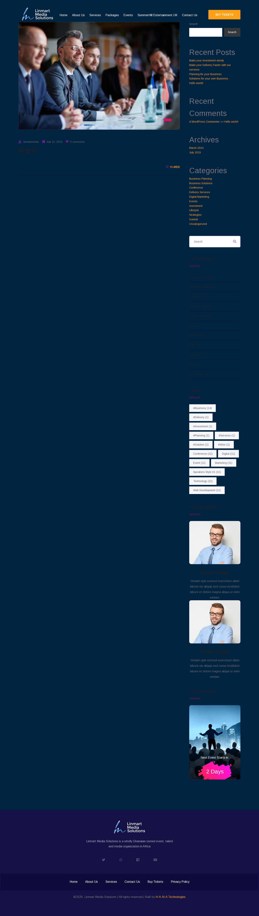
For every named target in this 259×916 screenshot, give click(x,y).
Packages (112, 15)
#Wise (224, 444)
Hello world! (196, 83)
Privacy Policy (180, 881)
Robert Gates (215, 572)
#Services (227, 435)
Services (95, 15)
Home (63, 15)
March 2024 (196, 147)
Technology (203, 481)
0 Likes (175, 166)
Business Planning (200, 178)
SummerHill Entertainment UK (157, 15)
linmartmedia (31, 141)
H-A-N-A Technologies (171, 897)
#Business (202, 408)
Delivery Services (199, 192)
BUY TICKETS (224, 14)
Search (193, 23)
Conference (196, 187)
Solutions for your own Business (208, 78)
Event (199, 462)
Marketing (223, 462)
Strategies (195, 214)
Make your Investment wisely (206, 60)
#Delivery (201, 417)
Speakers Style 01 (207, 471)
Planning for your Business (205, 74)
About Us (78, 15)
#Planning (201, 435)
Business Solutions (201, 183)
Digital (228, 453)
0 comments (77, 141)
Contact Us (189, 15)
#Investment (202, 426)
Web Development (207, 490)
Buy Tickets (155, 881)
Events (128, 15)
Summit (193, 219)
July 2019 (195, 152)
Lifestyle (194, 210)
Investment (195, 205)
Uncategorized (198, 223)
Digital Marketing (199, 196)
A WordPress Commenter (204, 121)
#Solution (201, 444)
